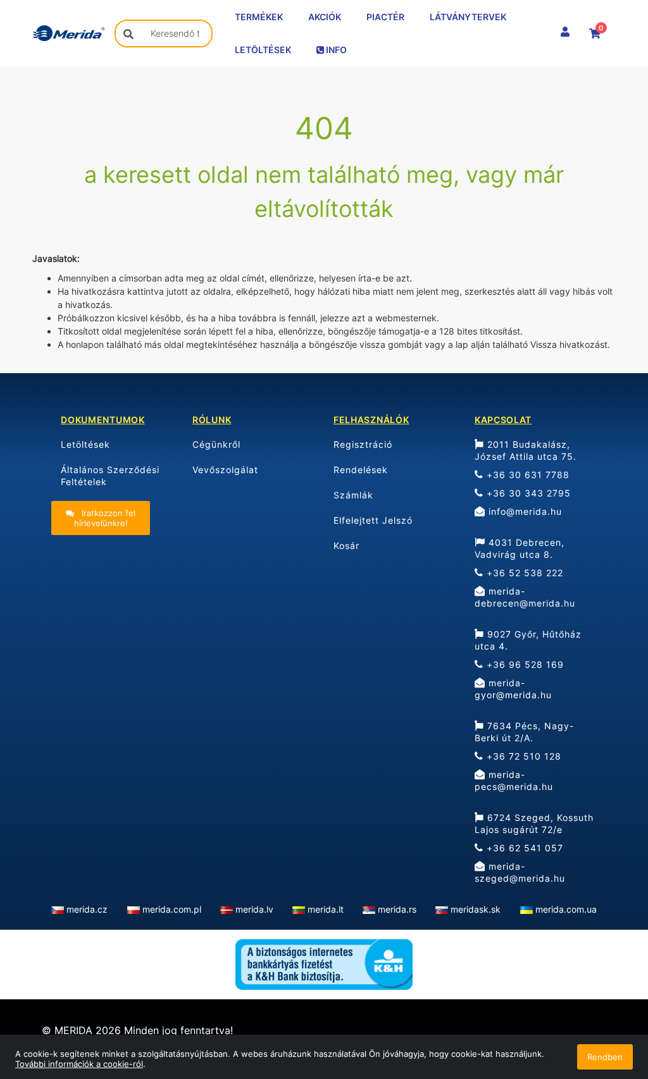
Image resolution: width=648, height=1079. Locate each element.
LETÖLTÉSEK (263, 49)
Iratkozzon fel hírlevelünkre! (105, 518)
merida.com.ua (566, 909)
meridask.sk (476, 909)
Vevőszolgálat (225, 469)
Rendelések (360, 469)
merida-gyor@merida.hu (513, 688)
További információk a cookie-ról (79, 1064)
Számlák (353, 495)
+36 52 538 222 (523, 572)
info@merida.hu (523, 511)
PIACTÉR (385, 16)
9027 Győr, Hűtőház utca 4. (528, 640)
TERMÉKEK (259, 16)
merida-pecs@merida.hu (514, 780)
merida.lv (254, 909)
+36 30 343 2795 (527, 493)
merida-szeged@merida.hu (520, 872)
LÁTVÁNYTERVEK (468, 16)
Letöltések (85, 444)
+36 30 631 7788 (526, 474)
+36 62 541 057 (523, 847)
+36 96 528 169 (523, 664)
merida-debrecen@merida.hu (525, 597)
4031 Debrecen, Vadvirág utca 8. (519, 548)
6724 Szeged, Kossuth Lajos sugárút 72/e (534, 823)
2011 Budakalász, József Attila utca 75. (525, 450)
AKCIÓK (324, 16)
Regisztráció (362, 444)
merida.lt (326, 909)
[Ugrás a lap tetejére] (610, 1002)
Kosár (346, 545)
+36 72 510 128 (522, 756)
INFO (335, 49)
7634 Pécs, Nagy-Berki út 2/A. (524, 731)
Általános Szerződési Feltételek (110, 475)
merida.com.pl (171, 909)
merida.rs (397, 909)
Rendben (605, 1057)
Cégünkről (216, 444)
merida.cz (87, 909)
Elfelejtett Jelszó (373, 520)
